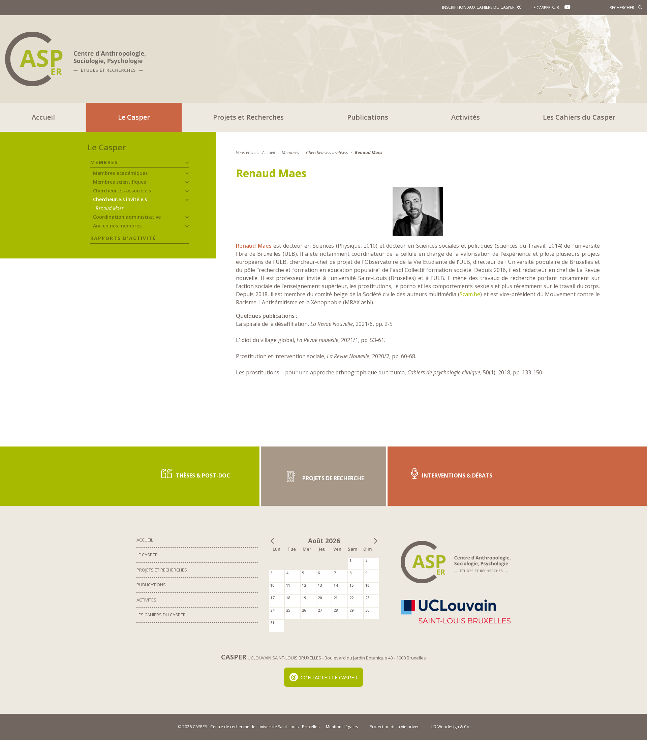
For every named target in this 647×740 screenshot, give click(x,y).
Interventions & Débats (456, 475)
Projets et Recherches (248, 117)
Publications (367, 117)
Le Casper (134, 117)
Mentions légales (342, 727)
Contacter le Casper (329, 677)
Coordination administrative (127, 217)
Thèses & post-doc (202, 475)
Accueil (43, 117)
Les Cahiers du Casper (579, 117)
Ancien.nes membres (117, 225)
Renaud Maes (110, 208)
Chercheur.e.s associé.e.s (122, 190)
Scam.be (470, 294)
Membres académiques (120, 173)
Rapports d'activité (123, 238)
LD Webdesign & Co (450, 727)
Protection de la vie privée (395, 727)
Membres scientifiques (119, 182)
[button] (187, 163)
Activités (465, 117)
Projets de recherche (332, 478)
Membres (104, 162)
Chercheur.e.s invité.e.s (120, 199)
